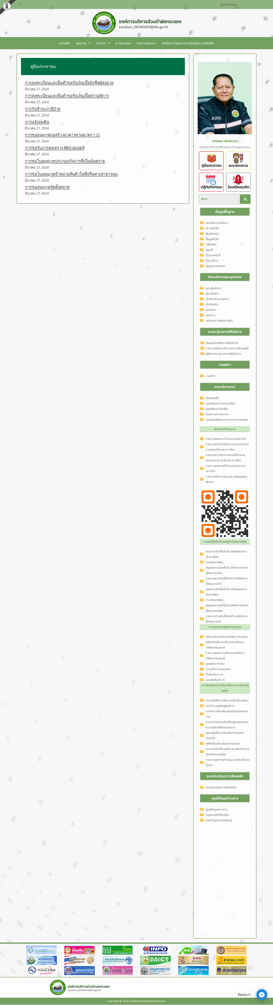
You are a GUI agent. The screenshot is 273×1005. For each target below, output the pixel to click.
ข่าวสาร (101, 43)
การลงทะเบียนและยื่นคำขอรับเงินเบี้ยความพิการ (67, 95)
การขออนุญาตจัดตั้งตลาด (47, 187)
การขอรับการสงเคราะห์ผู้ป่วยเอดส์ (55, 147)
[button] (83, 43)
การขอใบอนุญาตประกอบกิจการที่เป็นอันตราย (65, 161)
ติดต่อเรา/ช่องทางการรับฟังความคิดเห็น (188, 43)
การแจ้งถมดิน (37, 121)
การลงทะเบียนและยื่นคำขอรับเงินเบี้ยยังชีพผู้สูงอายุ (69, 82)
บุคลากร (81, 43)
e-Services (123, 43)
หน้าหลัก (64, 43)
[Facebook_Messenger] (261, 994)
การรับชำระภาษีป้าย (43, 108)
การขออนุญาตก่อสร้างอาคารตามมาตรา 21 (62, 134)
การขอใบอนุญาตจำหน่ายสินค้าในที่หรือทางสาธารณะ (71, 174)
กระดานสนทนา (146, 43)
